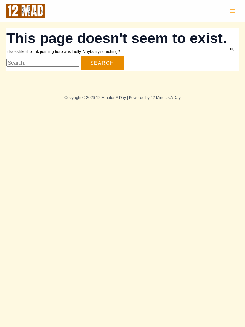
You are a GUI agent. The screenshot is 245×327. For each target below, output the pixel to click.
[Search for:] (43, 63)
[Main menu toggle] (232, 11)
